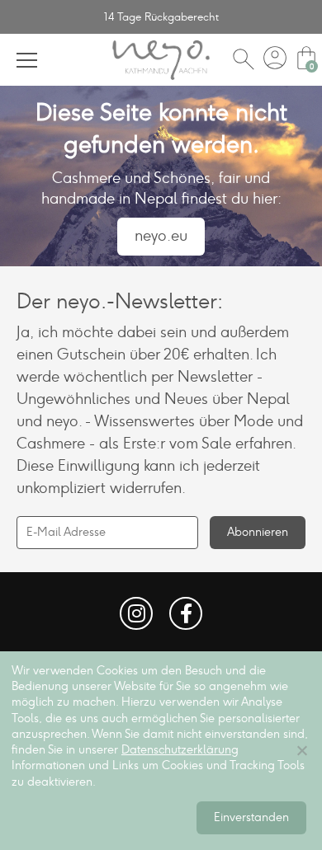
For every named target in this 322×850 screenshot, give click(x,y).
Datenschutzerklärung (180, 750)
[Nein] (301, 750)
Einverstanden (251, 817)
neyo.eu (161, 236)
